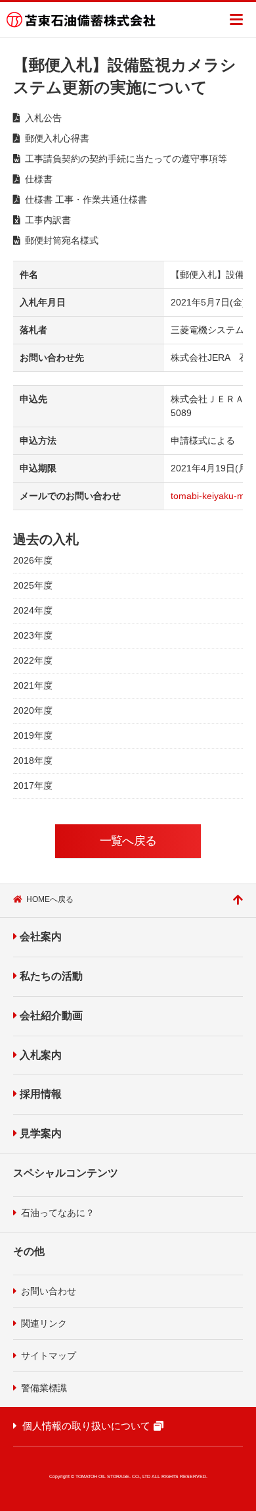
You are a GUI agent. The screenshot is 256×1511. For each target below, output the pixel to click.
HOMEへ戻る (50, 899)
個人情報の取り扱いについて (86, 1425)
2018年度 (33, 760)
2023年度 (33, 635)
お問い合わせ (48, 1291)
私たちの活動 (51, 976)
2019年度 (33, 735)
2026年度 (33, 560)
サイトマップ (48, 1355)
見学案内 (41, 1133)
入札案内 (41, 1055)
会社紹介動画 (51, 1015)
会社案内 (41, 936)
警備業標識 (44, 1388)
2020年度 (33, 710)
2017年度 (33, 785)
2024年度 (33, 610)
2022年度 (33, 660)
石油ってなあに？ (58, 1212)
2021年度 (33, 685)
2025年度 (33, 585)
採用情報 (41, 1094)
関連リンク (44, 1323)
